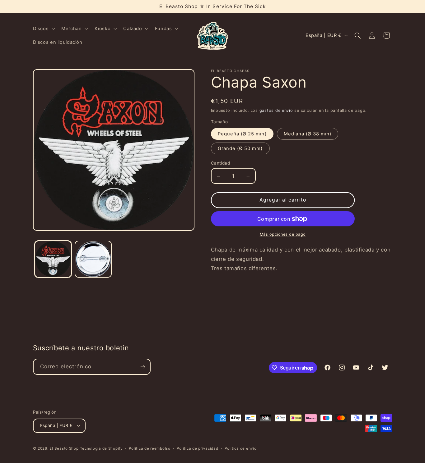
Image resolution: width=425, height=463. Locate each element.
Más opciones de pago (283, 234)
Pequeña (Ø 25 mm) (242, 134)
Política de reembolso (149, 448)
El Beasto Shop (63, 448)
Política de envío (241, 448)
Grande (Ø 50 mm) (240, 148)
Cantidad (220, 163)
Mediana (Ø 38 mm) (308, 134)
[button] (43, 28)
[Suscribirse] (142, 366)
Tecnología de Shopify (101, 448)
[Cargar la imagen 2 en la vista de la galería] (93, 259)
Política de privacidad (197, 448)
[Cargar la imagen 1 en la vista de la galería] (53, 259)
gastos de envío (276, 110)
